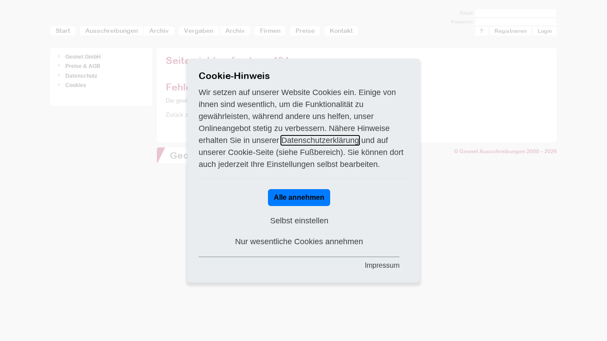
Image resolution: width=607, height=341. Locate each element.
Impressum (382, 265)
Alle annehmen (299, 197)
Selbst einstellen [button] (299, 220)
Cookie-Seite (251, 152)
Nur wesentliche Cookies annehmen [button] (299, 241)
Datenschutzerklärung (320, 140)
